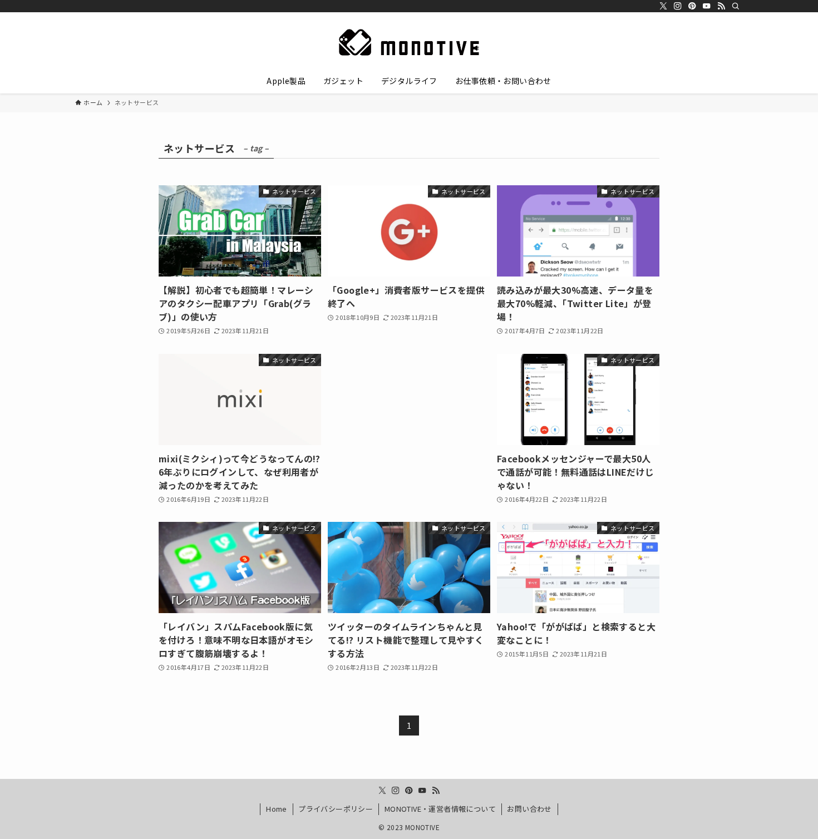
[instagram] (678, 6)
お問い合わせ (529, 808)
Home (276, 808)
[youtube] (706, 6)
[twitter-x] (663, 6)
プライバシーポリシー (335, 808)
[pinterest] (692, 6)
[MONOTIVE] (409, 42)
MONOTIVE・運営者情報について (440, 808)
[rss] (721, 6)
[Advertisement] (409, 412)
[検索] (735, 6)
